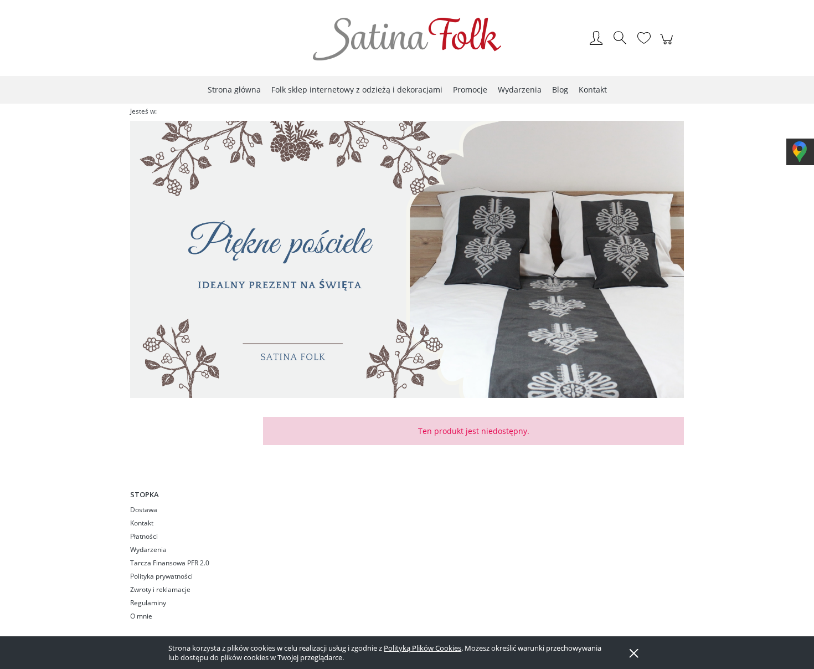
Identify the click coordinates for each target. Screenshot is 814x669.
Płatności (144, 536)
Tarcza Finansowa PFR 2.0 (169, 563)
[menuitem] (234, 89)
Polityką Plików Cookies (422, 648)
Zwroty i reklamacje (160, 589)
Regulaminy (148, 602)
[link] (407, 259)
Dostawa (143, 509)
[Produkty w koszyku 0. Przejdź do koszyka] (668, 45)
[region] (407, 259)
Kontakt (141, 523)
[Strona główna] (407, 39)
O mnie (141, 616)
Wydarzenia (148, 549)
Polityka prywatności (161, 576)
